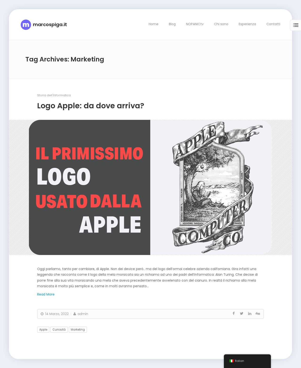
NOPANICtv (195, 24)
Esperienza (247, 24)
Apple (43, 329)
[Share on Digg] (257, 313)
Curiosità (59, 329)
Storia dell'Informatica (54, 95)
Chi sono (221, 24)
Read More (46, 294)
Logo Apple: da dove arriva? (90, 105)
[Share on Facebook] (233, 313)
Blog (172, 24)
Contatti (273, 24)
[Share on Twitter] (241, 313)
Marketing (78, 329)
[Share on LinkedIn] (249, 313)
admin (82, 313)
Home (153, 24)
